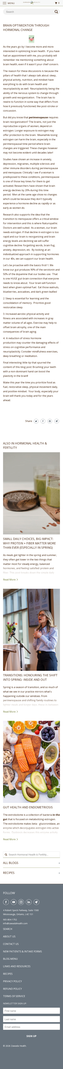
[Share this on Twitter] (35, 421)
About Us (9, 936)
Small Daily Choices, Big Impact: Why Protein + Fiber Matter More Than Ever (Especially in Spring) (29, 543)
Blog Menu (10, 958)
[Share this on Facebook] (42, 421)
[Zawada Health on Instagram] (21, 902)
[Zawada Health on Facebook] (6, 902)
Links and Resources (16, 966)
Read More (9, 579)
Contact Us (11, 944)
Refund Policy (12, 988)
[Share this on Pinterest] (49, 421)
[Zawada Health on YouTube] (14, 902)
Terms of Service (14, 996)
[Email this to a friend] (56, 421)
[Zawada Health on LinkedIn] (29, 902)
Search (7, 929)
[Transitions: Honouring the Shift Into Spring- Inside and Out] (31, 630)
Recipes (8, 973)
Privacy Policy (12, 981)
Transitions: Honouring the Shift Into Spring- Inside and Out (30, 677)
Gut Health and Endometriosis (28, 807)
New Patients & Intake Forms (22, 951)
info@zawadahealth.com (15, 923)
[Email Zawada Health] (37, 902)
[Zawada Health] (31, 3)
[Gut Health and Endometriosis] (31, 762)
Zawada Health (18, 1045)
